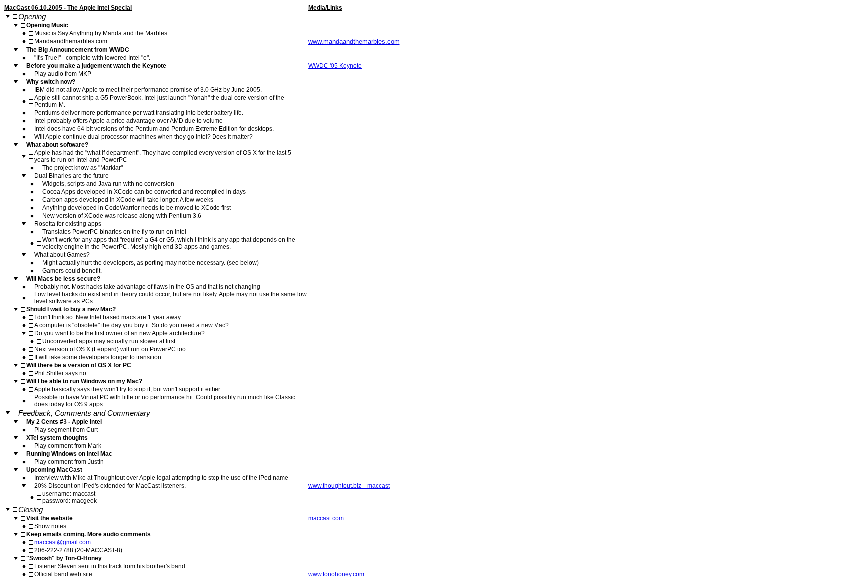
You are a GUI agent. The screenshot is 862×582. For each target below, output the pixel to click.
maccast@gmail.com (62, 542)
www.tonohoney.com (336, 574)
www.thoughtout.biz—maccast (349, 485)
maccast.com (326, 518)
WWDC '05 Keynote (335, 65)
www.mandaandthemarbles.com (354, 41)
